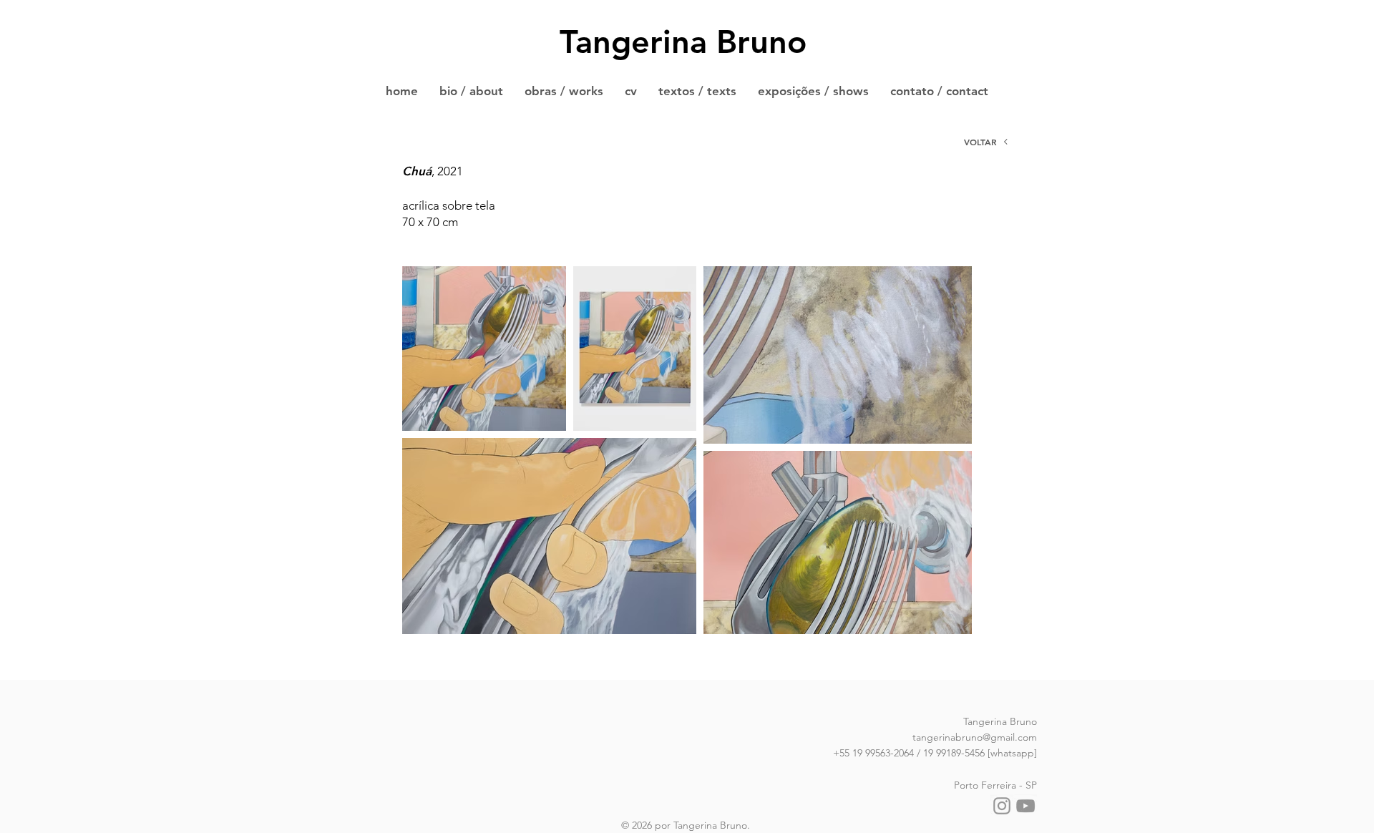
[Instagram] (1001, 805)
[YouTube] (1025, 805)
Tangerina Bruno (683, 41)
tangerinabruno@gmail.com (974, 737)
